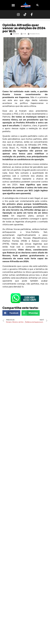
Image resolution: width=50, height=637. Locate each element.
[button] (13, 5)
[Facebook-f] (32, 14)
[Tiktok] (25, 14)
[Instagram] (18, 14)
